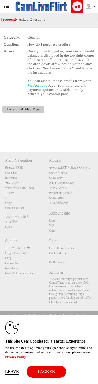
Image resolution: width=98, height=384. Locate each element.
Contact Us (11, 263)
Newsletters (12, 268)
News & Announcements (20, 273)
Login (8, 203)
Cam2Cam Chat (14, 208)
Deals (8, 227)
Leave (12, 371)
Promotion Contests (61, 193)
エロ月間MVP (58, 203)
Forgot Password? (16, 253)
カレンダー (12, 183)
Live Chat (11, 173)
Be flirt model (57, 262)
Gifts (52, 230)
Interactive (11, 178)
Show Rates (56, 178)
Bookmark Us (57, 253)
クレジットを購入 (17, 217)
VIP (7, 198)
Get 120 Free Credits (61, 248)
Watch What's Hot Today (19, 188)
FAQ (8, 258)
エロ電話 (11, 222)
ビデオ (9, 193)
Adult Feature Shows (61, 183)
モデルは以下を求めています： (70, 167)
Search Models (58, 173)
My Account (37, 85)
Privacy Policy (15, 357)
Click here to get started (63, 302)
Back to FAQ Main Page (23, 109)
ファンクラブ (58, 188)
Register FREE (14, 167)
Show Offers (57, 198)
